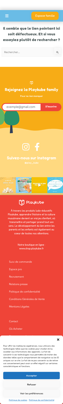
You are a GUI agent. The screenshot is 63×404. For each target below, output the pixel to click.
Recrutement (16, 277)
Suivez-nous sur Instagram (31, 157)
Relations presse (18, 284)
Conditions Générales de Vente (27, 299)
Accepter (31, 375)
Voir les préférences (31, 393)
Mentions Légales (19, 307)
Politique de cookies (18, 400)
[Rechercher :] (31, 52)
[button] (58, 339)
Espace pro (15, 269)
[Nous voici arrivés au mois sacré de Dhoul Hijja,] (8, 185)
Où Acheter (15, 329)
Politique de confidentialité (41, 400)
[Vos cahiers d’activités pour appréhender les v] (24, 185)
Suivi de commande (20, 262)
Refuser (31, 384)
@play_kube (31, 162)
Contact (13, 321)
